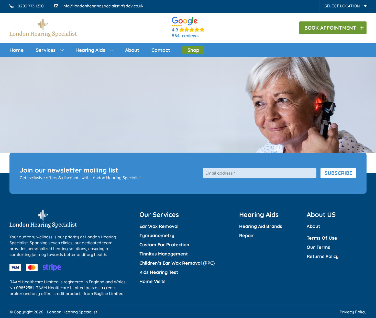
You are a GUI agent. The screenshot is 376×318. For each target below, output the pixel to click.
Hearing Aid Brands (260, 226)
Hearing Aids (90, 50)
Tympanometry (156, 235)
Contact (160, 50)
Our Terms (318, 247)
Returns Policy (323, 256)
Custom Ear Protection (164, 245)
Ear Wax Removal (159, 226)
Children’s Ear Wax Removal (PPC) (177, 263)
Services (46, 50)
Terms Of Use (322, 238)
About (132, 50)
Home (16, 50)
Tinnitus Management (163, 254)
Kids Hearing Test (158, 272)
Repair (246, 235)
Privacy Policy (353, 311)
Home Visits (152, 281)
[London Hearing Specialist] (43, 33)
